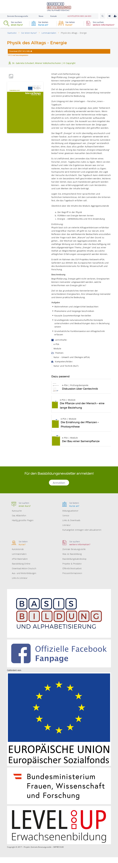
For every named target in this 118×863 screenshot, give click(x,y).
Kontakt (53, 16)
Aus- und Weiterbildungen (24, 573)
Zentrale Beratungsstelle (17, 16)
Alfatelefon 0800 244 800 (79, 16)
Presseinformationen (72, 573)
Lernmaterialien (19, 554)
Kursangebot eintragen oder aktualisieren (81, 529)
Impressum (58, 847)
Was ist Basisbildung (72, 554)
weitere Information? (103, 23)
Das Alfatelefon (19, 515)
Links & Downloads (71, 520)
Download (19, 51)
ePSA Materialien (20, 559)
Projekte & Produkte (72, 563)
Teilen (11, 76)
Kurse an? (43, 23)
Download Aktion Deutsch (24, 568)
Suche (102, 16)
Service (65, 515)
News (41, 16)
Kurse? (70, 23)
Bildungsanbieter (70, 510)
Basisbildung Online (21, 563)
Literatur (66, 525)
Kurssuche (17, 510)
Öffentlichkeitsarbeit (72, 568)
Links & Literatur (19, 578)
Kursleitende (18, 549)
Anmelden (109, 16)
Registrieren (115, 16)
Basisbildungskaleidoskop (74, 559)
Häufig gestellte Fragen (23, 520)
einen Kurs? (17, 23)
